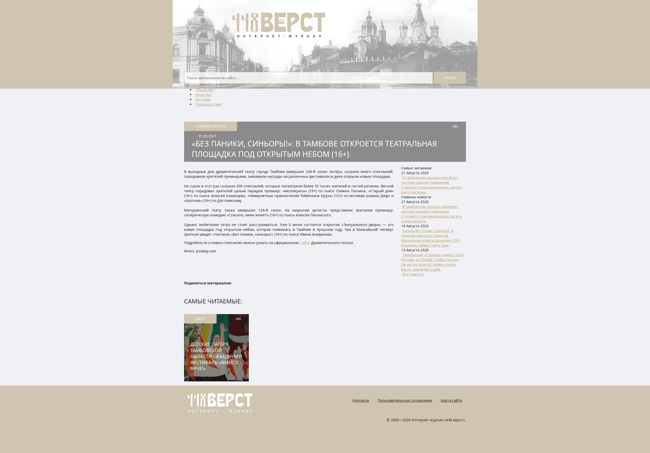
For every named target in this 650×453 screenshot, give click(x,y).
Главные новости (210, 126)
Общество (204, 89)
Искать (450, 78)
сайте (305, 242)
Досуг (200, 319)
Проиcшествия (209, 104)
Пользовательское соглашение (405, 400)
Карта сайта (451, 400)
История (203, 99)
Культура (203, 94)
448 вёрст (198, 373)
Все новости (413, 274)
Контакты (360, 400)
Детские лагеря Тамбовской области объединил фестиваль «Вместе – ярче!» (216, 356)
